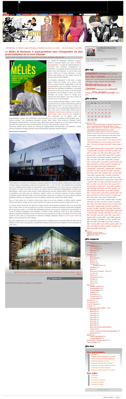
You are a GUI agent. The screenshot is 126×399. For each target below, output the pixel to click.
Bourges (92, 262)
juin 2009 (107, 219)
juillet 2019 (101, 157)
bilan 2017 (93, 321)
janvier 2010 (116, 215)
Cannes (92, 264)
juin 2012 (97, 201)
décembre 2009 (91, 217)
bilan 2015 (93, 317)
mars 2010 (100, 215)
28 (88, 120)
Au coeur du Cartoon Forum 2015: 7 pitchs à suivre (106, 144)
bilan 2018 (93, 323)
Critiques (92, 292)
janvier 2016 (90, 179)
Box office (90, 76)
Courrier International (96, 336)
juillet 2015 (108, 181)
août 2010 (100, 212)
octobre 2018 (104, 162)
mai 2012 (103, 201)
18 (102, 113)
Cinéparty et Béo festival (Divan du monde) (103, 356)
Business (90, 242)
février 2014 (101, 190)
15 (92, 113)
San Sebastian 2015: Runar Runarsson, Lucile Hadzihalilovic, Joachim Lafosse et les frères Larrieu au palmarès (102, 131)
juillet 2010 (108, 212)
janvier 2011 (90, 210)
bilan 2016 (93, 319)
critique (96, 82)
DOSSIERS (34, 14)
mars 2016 (109, 177)
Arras (91, 256)
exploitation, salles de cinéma (56, 57)
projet (102, 92)
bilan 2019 (93, 325)
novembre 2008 (95, 224)
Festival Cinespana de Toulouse (100, 361)
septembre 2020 (92, 150)
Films (88, 285)
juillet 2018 (94, 164)
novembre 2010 (109, 210)
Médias (89, 335)
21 (88, 116)
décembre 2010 (99, 210)
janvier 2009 (109, 221)
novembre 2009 (101, 217)
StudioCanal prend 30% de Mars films (102, 126)
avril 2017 (110, 170)
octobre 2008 (104, 224)
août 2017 (118, 168)
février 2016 (117, 177)
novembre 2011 (117, 204)
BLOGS (70, 14)
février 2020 (108, 153)
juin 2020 (114, 150)
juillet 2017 (90, 170)
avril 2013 (114, 195)
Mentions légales (108, 397)
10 (99, 109)
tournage (110, 92)
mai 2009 (114, 219)
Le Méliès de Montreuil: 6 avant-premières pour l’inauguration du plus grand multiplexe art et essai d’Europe (44, 53)
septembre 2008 (113, 224)
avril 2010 (93, 215)
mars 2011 (109, 208)
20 (109, 113)
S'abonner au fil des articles (95, 232)
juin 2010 (114, 212)
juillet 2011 (115, 206)
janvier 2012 (98, 204)
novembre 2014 (101, 186)
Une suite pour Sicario (115, 139)
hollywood (100, 89)
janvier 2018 (102, 166)
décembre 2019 (91, 155)
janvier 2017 (98, 173)
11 (102, 109)
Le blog (89, 306)
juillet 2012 (90, 201)
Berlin (109, 74)
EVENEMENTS (43, 14)
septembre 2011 (100, 206)
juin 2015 (114, 181)
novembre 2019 (101, 155)
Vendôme (93, 279)
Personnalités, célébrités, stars (96, 340)
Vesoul (92, 283)
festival (90, 85)
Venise (92, 281)
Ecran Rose (93, 294)
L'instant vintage (95, 298)
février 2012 (90, 204)
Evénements (43, 57)
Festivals (90, 254)
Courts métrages (95, 290)
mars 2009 (93, 221)
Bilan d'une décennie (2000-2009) (100, 327)
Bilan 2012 (93, 311)
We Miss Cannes (98, 265)
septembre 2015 (92, 181)
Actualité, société (95, 286)
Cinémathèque (94, 246)
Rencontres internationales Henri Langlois (103, 370)
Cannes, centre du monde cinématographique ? (104, 331)
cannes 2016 (117, 77)
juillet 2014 (101, 188)
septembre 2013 (113, 193)
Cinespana (93, 267)
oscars (106, 89)
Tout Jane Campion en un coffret (72, 48)
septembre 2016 (100, 175)
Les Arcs (92, 273)
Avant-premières (34, 57)
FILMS (19, 14)
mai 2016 (96, 177)
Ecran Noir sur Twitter (97, 384)
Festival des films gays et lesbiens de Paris (103, 365)
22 (92, 116)
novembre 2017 (91, 168)
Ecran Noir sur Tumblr (97, 382)
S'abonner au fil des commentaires (96, 233)
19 (106, 113)
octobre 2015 (118, 179)
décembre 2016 (107, 173)
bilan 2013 (93, 313)
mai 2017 (103, 170)
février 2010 (108, 215)
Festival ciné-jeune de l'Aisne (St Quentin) (103, 358)
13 (109, 109)
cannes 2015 (109, 77)
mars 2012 (117, 201)
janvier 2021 (90, 148)
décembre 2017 (111, 166)
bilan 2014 (93, 315)
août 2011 (108, 206)
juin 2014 (107, 188)
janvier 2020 (116, 153)
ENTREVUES (53, 14)
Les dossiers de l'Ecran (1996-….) (97, 308)
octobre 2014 (110, 186)
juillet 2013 (94, 195)
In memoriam (91, 302)
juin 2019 (107, 157)
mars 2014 (93, 190)
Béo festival (93, 258)
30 (95, 120)
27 (109, 116)
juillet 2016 (115, 175)
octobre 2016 (90, 175)
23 (95, 116)
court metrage (111, 79)
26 (106, 116)
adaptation (91, 73)
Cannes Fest (94, 375)
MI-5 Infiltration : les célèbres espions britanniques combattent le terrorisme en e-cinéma (33, 48)
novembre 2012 (91, 199)
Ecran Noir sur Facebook (98, 380)
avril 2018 (114, 164)
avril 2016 (102, 177)
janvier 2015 (116, 184)
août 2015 (100, 181)
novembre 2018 (95, 162)
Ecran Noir (94, 377)
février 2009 (101, 221)
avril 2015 (93, 184)
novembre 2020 (109, 148)
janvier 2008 (102, 228)
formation (90, 300)
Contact (117, 397)
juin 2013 (100, 195)
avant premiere (39, 272)
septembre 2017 (109, 168)
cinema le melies (49, 272)
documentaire (110, 82)
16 (95, 113)
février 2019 (101, 159)
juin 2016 (89, 177)
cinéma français (100, 79)
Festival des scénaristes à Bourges (101, 367)
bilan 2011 (93, 309)
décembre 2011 (107, 204)
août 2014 (93, 188)
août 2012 (118, 199)
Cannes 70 (93, 329)
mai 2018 (107, 164)
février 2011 (117, 208)
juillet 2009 (101, 219)
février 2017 (90, 173)
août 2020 (100, 150)
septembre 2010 (92, 212)
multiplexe (72, 272)
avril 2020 (93, 153)
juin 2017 (97, 170)
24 (99, 116)
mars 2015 (100, 184)
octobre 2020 (118, 148)
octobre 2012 (100, 199)
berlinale (114, 74)
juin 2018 (100, 164)
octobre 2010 (118, 210)
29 (92, 120)
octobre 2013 (104, 193)
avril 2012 (110, 201)
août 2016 (108, 175)
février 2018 (94, 166)
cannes (100, 76)
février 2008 (94, 228)
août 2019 (93, 157)
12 (106, 109)
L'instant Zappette (95, 338)
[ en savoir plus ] (111, 65)
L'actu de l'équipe (92, 304)
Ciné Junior (94, 354)
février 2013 (94, 197)
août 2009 (93, 219)
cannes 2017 (89, 79)
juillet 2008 (94, 226)
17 (99, 113)
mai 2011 (96, 208)
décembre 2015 (99, 179)
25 (102, 116)
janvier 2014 (109, 190)
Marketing (93, 250)
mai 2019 (114, 157)
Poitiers (92, 275)
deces (101, 82)
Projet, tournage (92, 342)
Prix (94, 92)
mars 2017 (117, 170)
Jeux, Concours (95, 248)
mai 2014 (114, 188)
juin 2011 (89, 208)
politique (88, 93)
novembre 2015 (109, 179)
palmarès (113, 89)
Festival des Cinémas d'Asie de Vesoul (102, 363)
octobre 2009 (110, 217)
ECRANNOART (62, 14)
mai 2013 (107, 195)
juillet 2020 (108, 150)
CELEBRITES (26, 14)
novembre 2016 (117, 173)
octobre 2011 (90, 206)
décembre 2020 (99, 148)
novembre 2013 (95, 193)
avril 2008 (114, 226)
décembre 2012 (111, 197)
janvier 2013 (102, 197)
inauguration (58, 272)
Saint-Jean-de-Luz (95, 277)
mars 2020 (100, 153)
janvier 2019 (109, 159)
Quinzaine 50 (94, 333)
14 (88, 113)
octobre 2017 (100, 168)
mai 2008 (107, 226)
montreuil (66, 272)
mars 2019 (93, 159)
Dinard (92, 269)
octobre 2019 (110, 155)
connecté (19, 283)
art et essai (30, 272)
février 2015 (108, 184)
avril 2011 (102, 208)
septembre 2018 (113, 162)
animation (102, 74)
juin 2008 (100, 226)
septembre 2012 (109, 199)
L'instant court (94, 296)
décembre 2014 (91, 186)
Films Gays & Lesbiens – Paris (99, 271)
